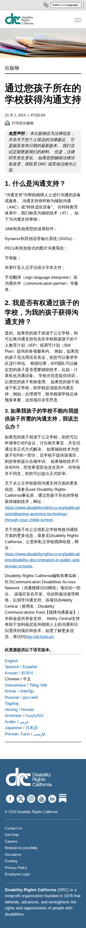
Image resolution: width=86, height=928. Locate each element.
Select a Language (65, 5)
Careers (11, 841)
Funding (11, 861)
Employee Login (17, 874)
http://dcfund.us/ (39, 636)
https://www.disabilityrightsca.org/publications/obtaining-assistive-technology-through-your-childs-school (42, 513)
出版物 (12, 68)
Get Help (12, 835)
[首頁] (19, 23)
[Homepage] (29, 777)
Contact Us (13, 828)
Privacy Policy (16, 868)
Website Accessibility (21, 848)
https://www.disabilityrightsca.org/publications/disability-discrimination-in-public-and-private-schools (42, 560)
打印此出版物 (22, 123)
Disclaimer (13, 854)
